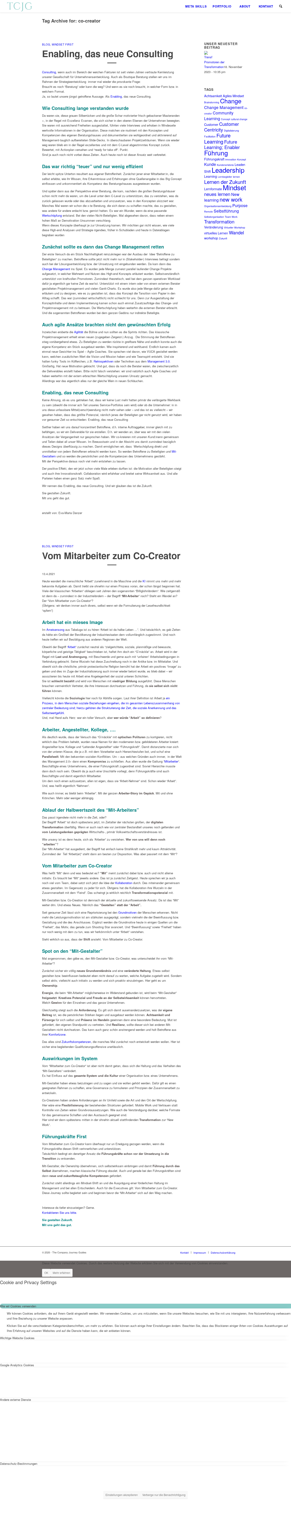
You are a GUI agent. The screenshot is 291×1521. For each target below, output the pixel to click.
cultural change (239, 119)
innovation (230, 159)
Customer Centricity (221, 127)
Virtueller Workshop (234, 227)
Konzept (241, 159)
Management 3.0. (159, 361)
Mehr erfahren (61, 1273)
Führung (216, 152)
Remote (208, 211)
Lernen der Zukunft (225, 181)
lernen (236, 176)
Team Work (231, 216)
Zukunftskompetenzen (76, 1041)
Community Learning (218, 115)
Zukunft (223, 238)
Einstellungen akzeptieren (121, 1495)
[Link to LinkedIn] (245, 1252)
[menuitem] (196, 6)
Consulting (49, 72)
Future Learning (217, 138)
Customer (211, 124)
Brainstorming (211, 102)
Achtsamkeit (213, 95)
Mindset (234, 187)
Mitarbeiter (171, 761)
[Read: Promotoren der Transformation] (208, 57)
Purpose (240, 205)
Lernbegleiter (225, 176)
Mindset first (63, 44)
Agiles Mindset (233, 95)
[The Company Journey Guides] (19, 6)
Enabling (116, 96)
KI (144, 581)
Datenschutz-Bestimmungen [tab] (18, 1463)
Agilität (78, 332)
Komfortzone (57, 1034)
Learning (210, 176)
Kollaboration (123, 883)
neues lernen (217, 194)
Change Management (56, 269)
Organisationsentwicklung (217, 206)
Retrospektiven (103, 361)
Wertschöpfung (52, 215)
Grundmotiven (127, 912)
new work (231, 199)
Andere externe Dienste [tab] (15, 1399)
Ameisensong (55, 629)
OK (46, 1273)
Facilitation (210, 136)
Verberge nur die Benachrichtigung (164, 1495)
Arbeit (71, 647)
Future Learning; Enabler (222, 144)
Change (230, 100)
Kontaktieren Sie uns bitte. (59, 1212)
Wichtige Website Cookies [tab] (17, 1338)
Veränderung (213, 227)
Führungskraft (214, 159)
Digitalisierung (231, 130)
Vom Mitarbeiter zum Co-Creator (111, 555)
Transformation (219, 221)
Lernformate (213, 188)
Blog (46, 44)
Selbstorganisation (214, 216)
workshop (211, 238)
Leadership (228, 170)
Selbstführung (226, 211)
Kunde (210, 164)
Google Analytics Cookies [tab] (17, 1365)
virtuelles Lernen (216, 233)
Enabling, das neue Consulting (107, 53)
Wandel (236, 232)
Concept (225, 119)
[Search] (280, 6)
